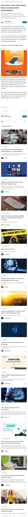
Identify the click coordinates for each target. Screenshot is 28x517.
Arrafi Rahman (7, 318)
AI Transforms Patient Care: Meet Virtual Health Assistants (12, 476)
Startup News (7, 225)
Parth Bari (6, 451)
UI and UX (4, 372)
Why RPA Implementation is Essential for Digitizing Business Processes (12, 279)
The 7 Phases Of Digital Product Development (10, 408)
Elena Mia (6, 287)
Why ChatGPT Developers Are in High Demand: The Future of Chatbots (12, 442)
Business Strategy (5, 213)
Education (4, 308)
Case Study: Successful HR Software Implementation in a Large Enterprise (11, 150)
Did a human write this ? (8, 249)
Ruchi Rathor (7, 254)
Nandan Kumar (7, 383)
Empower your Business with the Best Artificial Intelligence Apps (12, 183)
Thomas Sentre (7, 350)
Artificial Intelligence (6, 246)
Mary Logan (6, 417)
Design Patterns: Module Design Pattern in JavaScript (13, 376)
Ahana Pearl (6, 191)
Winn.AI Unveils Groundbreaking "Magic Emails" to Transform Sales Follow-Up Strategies (12, 217)
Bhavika (6, 158)
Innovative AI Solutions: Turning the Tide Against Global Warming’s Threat (13, 312)
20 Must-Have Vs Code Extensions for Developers (12, 343)
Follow (24, 22)
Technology (4, 107)
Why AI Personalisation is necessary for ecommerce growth (12, 510)
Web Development (5, 438)
